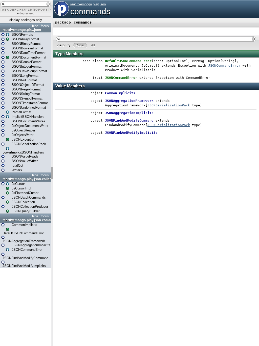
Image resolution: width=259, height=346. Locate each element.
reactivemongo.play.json (22, 30)
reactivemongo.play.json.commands (26, 220)
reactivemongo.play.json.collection (26, 179)
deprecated (26, 13)
